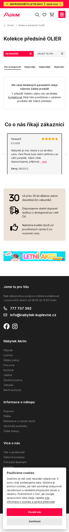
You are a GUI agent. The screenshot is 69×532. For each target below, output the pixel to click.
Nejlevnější (44, 67)
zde (47, 497)
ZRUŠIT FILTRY (45, 53)
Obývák (8, 350)
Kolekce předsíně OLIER (32, 25)
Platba (7, 416)
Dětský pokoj (11, 360)
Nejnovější (29, 67)
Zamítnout (35, 521)
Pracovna (9, 365)
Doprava (9, 411)
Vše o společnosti (14, 452)
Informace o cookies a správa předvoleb (31, 501)
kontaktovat (15, 97)
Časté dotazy (11, 431)
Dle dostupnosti (12, 67)
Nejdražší (59, 67)
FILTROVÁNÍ (12, 54)
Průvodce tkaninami (15, 462)
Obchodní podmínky (15, 426)
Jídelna (8, 375)
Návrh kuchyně (12, 389)
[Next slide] (65, 153)
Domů (10, 25)
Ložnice (8, 355)
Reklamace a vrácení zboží (19, 421)
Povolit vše (34, 512)
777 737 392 (20, 308)
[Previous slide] (3, 153)
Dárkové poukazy (14, 457)
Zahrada (8, 385)
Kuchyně (9, 370)
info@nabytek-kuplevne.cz (33, 315)
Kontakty (9, 467)
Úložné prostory (13, 380)
